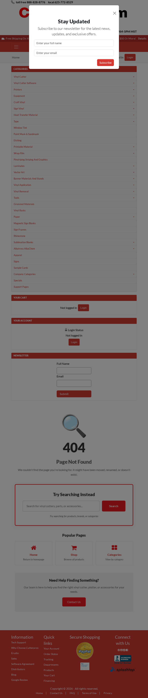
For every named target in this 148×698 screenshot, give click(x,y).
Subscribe (105, 62)
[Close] (114, 13)
